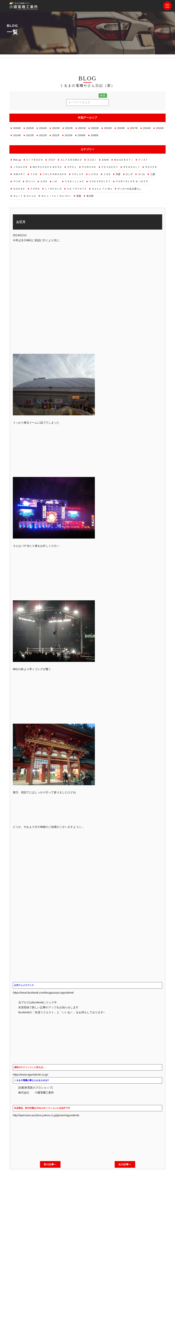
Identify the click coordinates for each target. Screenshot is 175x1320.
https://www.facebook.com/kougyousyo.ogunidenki (43, 992)
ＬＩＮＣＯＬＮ (53, 188)
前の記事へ (50, 1164)
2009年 (82, 135)
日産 (118, 174)
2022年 (69, 128)
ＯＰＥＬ (72, 167)
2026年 (17, 128)
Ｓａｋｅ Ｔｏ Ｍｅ (102, 188)
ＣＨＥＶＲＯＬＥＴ (100, 181)
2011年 (56, 135)
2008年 (95, 135)
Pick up (17, 159)
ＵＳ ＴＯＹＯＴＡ (77, 188)
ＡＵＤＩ (92, 159)
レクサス (93, 174)
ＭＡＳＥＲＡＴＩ (123, 159)
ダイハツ (30, 181)
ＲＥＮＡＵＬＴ (131, 167)
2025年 (30, 128)
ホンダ (129, 174)
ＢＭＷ (105, 159)
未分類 (89, 196)
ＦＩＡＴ (143, 159)
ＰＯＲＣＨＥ (89, 167)
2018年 (121, 128)
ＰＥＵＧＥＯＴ (109, 167)
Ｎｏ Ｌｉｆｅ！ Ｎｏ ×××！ (56, 196)
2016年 (147, 128)
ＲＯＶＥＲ (151, 167)
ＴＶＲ (33, 174)
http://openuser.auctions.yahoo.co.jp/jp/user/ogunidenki (47, 1115)
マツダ (16, 181)
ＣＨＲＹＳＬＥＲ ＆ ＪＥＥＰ (132, 181)
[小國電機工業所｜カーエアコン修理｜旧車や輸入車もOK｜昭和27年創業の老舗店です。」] (24, 7)
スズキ (43, 181)
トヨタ (107, 174)
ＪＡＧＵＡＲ (20, 167)
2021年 (82, 128)
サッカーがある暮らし (129, 188)
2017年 (134, 128)
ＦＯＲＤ (35, 188)
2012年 (43, 135)
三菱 (152, 174)
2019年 (108, 128)
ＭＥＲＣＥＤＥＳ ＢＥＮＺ (47, 167)
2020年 (95, 128)
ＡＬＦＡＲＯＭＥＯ (71, 159)
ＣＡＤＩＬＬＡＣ (74, 181)
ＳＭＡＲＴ (19, 174)
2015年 (160, 128)
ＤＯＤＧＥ (19, 188)
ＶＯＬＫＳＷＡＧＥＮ (54, 174)
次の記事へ (124, 1164)
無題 (78, 196)
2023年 (56, 128)
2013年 (30, 135)
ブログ (51, 159)
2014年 (17, 135)
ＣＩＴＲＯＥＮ (34, 159)
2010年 (69, 135)
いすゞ (56, 181)
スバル (141, 174)
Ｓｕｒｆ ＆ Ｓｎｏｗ (24, 196)
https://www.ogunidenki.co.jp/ (30, 1074)
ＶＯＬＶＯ (78, 174)
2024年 (43, 128)
